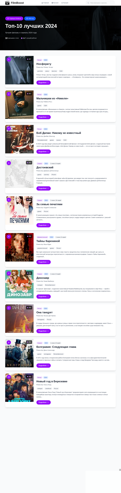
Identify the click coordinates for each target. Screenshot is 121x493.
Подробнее (43, 82)
